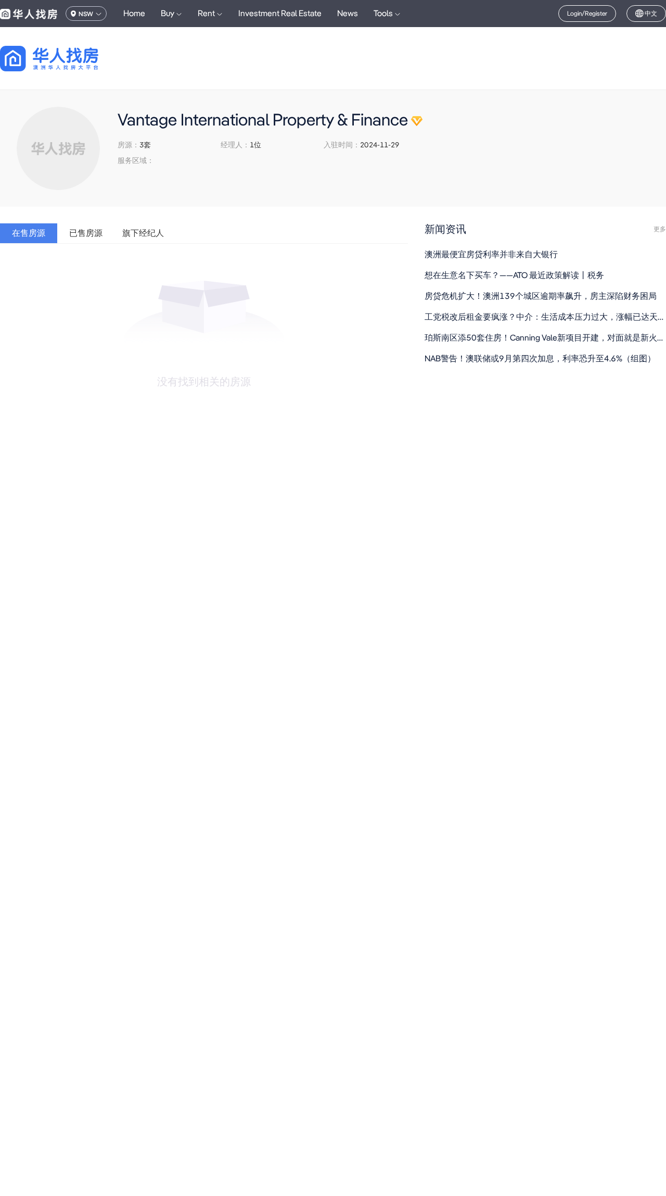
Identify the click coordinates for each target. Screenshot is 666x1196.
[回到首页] (67, 58)
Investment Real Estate (280, 13)
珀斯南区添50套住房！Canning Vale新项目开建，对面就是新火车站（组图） (545, 338)
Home (134, 13)
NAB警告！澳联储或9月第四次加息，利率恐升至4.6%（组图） (540, 358)
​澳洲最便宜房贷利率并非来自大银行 (491, 254)
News (347, 13)
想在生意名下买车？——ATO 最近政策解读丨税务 (514, 275)
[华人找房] (28, 13)
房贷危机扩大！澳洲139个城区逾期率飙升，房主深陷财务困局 (541, 296)
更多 (660, 229)
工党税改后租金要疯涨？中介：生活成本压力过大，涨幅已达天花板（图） (545, 317)
